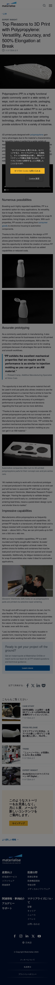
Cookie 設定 (34, 178)
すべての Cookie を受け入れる (27, 171)
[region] (28, 164)
